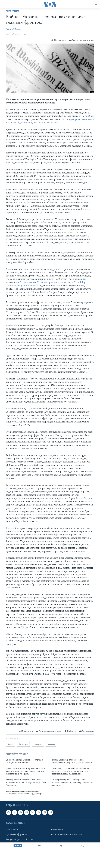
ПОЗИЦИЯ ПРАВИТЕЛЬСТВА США (66, 834)
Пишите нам (12, 829)
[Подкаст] (38, 812)
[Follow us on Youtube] (20, 812)
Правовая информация (16, 834)
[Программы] (39, 845)
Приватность (57, 829)
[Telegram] (61, 845)
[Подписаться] (44, 812)
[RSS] (32, 812)
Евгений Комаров (14, 29)
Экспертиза (12, 11)
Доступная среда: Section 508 (19, 839)
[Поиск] (82, 845)
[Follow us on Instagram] (26, 812)
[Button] (58, 40)
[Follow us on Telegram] (50, 812)
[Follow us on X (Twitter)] (14, 812)
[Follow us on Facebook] (8, 812)
